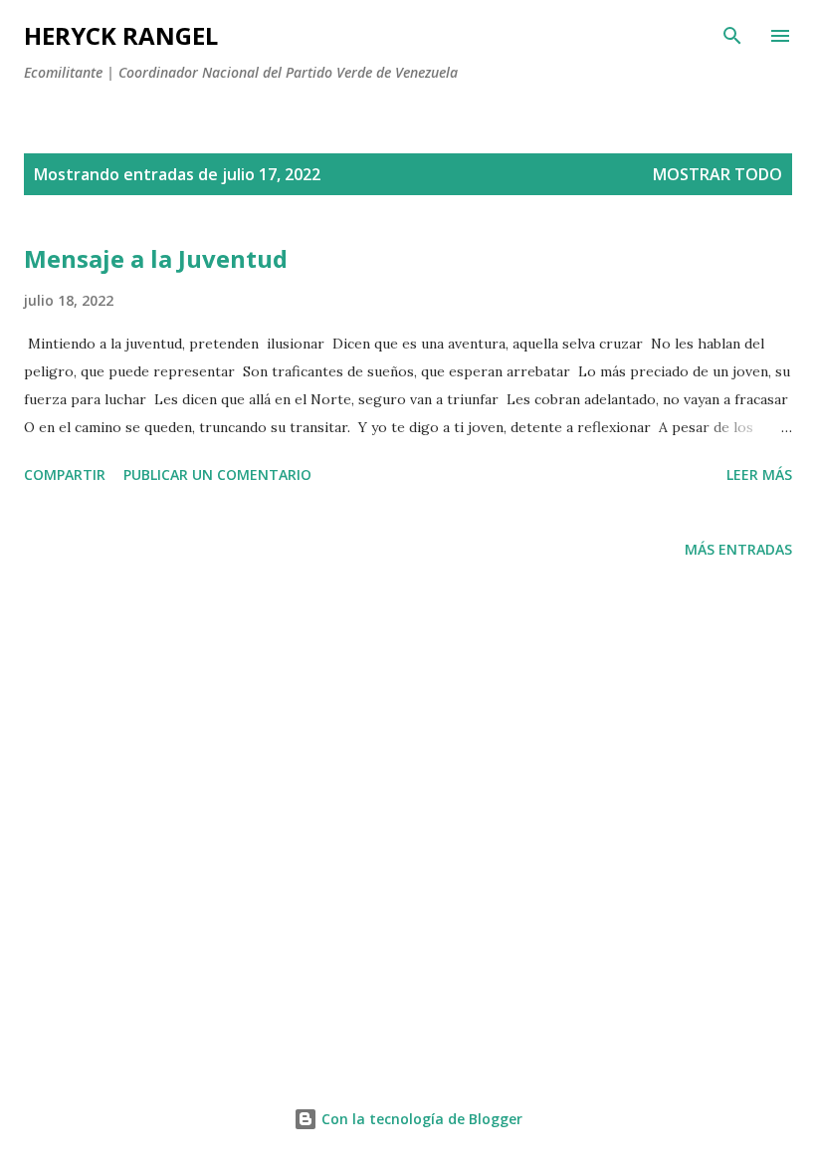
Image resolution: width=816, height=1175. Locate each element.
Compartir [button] (64, 474)
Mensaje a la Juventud (156, 258)
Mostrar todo (717, 174)
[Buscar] (732, 36)
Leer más (759, 474)
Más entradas (738, 549)
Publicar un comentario (217, 474)
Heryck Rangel (121, 35)
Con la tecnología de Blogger (419, 1118)
